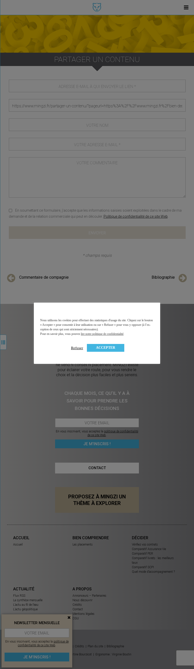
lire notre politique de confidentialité (102, 334)
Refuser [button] (77, 348)
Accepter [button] (105, 347)
